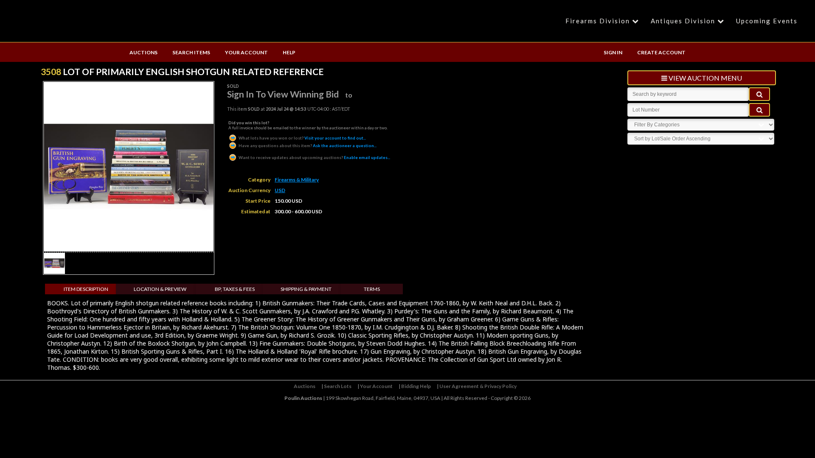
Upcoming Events (767, 21)
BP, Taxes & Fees (235, 289)
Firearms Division (597, 21)
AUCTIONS (143, 52)
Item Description (86, 289)
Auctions (304, 386)
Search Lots (337, 386)
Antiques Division (683, 21)
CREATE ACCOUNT (661, 52)
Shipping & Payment (306, 289)
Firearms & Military (297, 179)
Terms (372, 289)
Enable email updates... (314, 157)
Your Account (376, 386)
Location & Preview (160, 289)
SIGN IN (613, 52)
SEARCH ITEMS (191, 52)
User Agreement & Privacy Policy (478, 386)
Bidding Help (416, 386)
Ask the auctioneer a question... (308, 145)
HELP (289, 52)
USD (280, 190)
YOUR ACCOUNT (246, 52)
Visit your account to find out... (302, 137)
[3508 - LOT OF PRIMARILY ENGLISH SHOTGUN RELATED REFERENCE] (54, 271)
